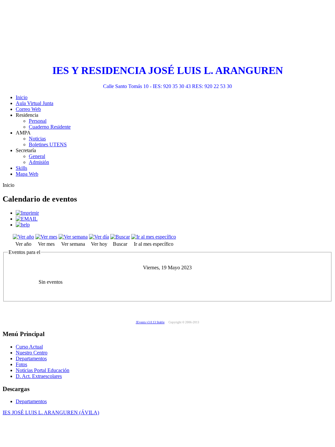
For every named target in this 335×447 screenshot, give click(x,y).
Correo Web (28, 109)
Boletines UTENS (48, 144)
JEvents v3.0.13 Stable (150, 322)
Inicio (21, 97)
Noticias (37, 138)
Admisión (39, 162)
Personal (37, 121)
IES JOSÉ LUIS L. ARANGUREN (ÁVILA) (51, 412)
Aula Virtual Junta (34, 103)
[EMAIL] (27, 219)
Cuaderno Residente (50, 127)
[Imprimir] (27, 213)
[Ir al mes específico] (153, 237)
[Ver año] (23, 237)
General (37, 156)
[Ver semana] (73, 237)
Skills (21, 168)
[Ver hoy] (99, 237)
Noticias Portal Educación (42, 370)
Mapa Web (27, 174)
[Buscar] (120, 237)
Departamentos (31, 358)
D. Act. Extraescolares (39, 376)
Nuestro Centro (31, 352)
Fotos (21, 364)
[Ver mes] (46, 237)
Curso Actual (29, 346)
